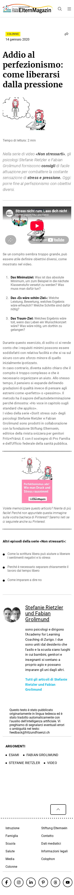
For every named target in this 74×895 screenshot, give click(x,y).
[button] (66, 34)
